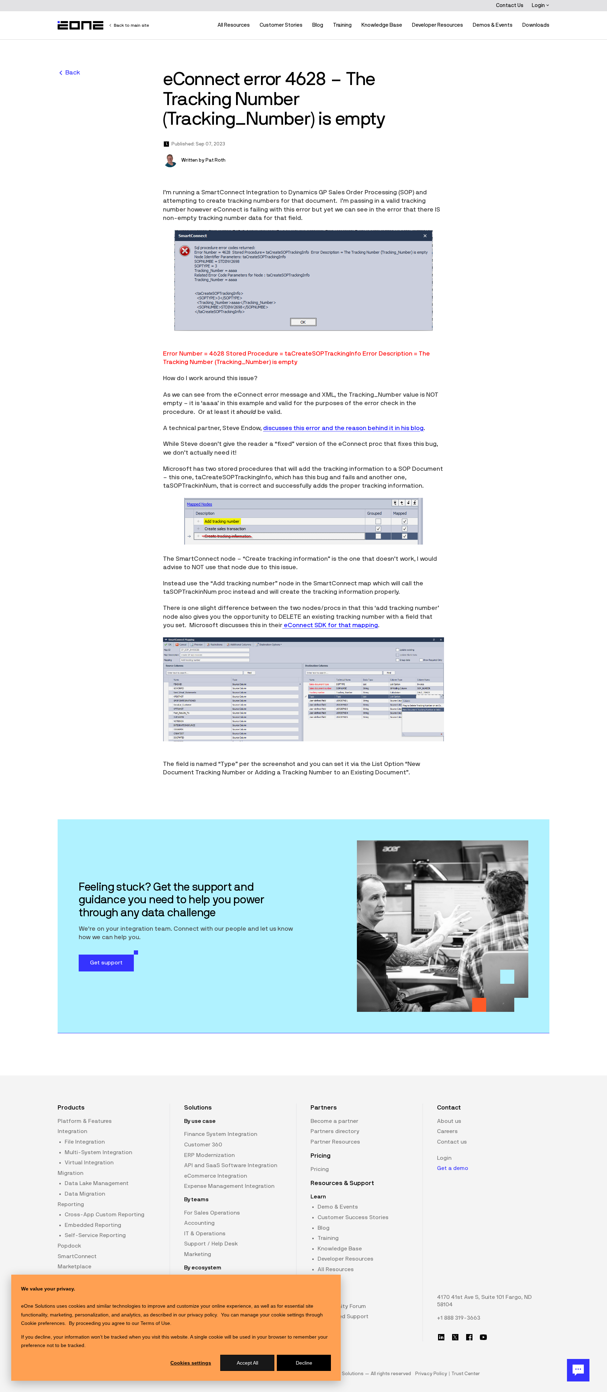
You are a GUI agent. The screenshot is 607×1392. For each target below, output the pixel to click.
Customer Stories (281, 25)
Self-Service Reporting (95, 1235)
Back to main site (131, 25)
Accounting (199, 1223)
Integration (72, 1131)
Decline (304, 1363)
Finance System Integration (220, 1134)
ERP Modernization (209, 1155)
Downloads (535, 25)
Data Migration (85, 1194)
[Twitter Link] (455, 1337)
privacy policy (202, 1315)
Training (342, 25)
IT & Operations (205, 1233)
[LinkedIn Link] (441, 1337)
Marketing (197, 1254)
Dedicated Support (343, 1316)
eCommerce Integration (215, 1176)
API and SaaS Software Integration (230, 1165)
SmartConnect (77, 1256)
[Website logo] (81, 25)
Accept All (247, 1363)
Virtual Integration (89, 1162)
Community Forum (342, 1306)
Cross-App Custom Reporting (104, 1214)
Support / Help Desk (211, 1244)
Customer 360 (203, 1144)
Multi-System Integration (98, 1152)
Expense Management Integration (229, 1186)
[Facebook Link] (469, 1337)
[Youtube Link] (483, 1337)
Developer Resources (437, 25)
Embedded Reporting (93, 1225)
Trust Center (465, 1373)
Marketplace (74, 1266)
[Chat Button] (578, 1370)
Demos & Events (493, 25)
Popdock (69, 1246)
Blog (317, 25)
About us (449, 1121)
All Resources (233, 25)
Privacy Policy (431, 1373)
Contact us (452, 1142)
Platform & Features (85, 1121)
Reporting (71, 1204)
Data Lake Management (97, 1183)
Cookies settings (190, 1363)
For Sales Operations (212, 1213)
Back (72, 73)
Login (539, 5)
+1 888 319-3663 (458, 1318)
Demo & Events (338, 1207)
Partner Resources (335, 1142)
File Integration (85, 1142)
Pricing (320, 1169)
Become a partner (334, 1121)
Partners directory (335, 1131)
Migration (70, 1173)
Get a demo (452, 1168)
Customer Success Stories (353, 1217)
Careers (447, 1131)
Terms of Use (155, 1323)
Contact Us (509, 5)
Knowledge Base (381, 25)
